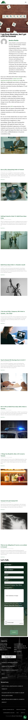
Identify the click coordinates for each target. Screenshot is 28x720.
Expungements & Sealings (9, 670)
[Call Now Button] (25, 717)
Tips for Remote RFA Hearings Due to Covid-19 (13, 360)
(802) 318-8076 (3, 650)
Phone (7, 580)
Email (6, 575)
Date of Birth (9, 570)
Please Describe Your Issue (13, 605)
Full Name (8, 564)
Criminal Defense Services (9, 662)
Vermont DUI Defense (8, 666)
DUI (12, 106)
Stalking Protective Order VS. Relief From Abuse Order (13, 694)
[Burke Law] (4, 2)
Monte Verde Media (17, 716)
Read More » (3, 179)
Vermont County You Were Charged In (13, 586)
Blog (3, 674)
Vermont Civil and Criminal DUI (9, 501)
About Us (4, 677)
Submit (14, 632)
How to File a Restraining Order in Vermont (12, 169)
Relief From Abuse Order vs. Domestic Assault (13, 265)
